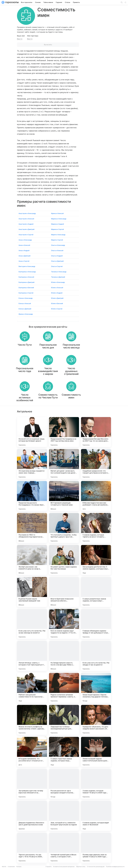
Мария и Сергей (57, 240)
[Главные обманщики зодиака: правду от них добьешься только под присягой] (96, 624)
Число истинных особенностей (24, 397)
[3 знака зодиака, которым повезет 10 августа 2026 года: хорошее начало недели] (96, 784)
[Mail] (3, 2)
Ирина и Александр (26, 314)
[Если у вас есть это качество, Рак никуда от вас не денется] (96, 656)
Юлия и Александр (58, 282)
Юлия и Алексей (57, 288)
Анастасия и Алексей (26, 219)
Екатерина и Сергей (26, 293)
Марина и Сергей (57, 229)
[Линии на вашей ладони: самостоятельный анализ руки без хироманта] (96, 752)
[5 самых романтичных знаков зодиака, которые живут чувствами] (96, 592)
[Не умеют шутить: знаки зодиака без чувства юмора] (64, 560)
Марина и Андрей (57, 224)
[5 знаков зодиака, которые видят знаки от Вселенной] (96, 816)
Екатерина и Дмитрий (26, 282)
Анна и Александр (25, 240)
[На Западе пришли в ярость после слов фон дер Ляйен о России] (64, 656)
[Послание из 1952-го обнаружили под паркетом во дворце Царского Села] (32, 528)
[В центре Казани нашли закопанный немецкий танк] (32, 592)
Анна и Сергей (24, 261)
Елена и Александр (26, 298)
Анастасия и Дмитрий (26, 229)
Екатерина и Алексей (26, 277)
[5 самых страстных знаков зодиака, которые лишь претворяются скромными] (64, 752)
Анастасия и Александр (27, 213)
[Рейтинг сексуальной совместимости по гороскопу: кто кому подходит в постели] (32, 688)
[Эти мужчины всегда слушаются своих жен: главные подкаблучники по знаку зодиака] (32, 464)
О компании (11, 866)
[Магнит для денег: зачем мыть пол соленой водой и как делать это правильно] (64, 464)
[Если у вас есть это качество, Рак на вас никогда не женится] (32, 624)
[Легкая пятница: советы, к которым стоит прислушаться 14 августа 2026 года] (32, 656)
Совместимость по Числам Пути (48, 396)
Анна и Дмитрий (24, 256)
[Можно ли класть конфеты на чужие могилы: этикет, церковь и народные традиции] (32, 720)
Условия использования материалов (63, 866)
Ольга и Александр (58, 245)
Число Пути (25, 344)
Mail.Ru (4, 866)
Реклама (18, 866)
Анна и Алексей (24, 245)
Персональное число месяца (71, 346)
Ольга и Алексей (57, 250)
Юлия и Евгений (57, 303)
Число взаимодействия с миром (48, 371)
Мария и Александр (58, 235)
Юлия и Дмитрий (57, 298)
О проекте (49, 866)
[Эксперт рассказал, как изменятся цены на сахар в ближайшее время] (32, 560)
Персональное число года (24, 370)
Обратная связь (80, 866)
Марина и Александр (58, 219)
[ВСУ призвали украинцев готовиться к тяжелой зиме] (64, 496)
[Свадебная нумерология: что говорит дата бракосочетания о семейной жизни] (96, 464)
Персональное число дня (48, 346)
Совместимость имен (71, 396)
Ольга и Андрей (57, 256)
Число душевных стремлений (71, 371)
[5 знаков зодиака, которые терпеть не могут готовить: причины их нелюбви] (96, 528)
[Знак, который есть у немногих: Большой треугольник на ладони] (64, 816)
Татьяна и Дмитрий (58, 277)
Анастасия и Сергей (26, 235)
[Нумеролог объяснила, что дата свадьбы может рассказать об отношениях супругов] (96, 720)
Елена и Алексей (25, 303)
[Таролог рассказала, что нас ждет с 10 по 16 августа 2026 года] (32, 848)
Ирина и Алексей (57, 213)
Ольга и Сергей (56, 266)
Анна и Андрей (24, 250)
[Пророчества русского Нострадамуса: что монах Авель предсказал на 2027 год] (32, 496)
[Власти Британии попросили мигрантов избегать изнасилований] (64, 592)
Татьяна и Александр (58, 272)
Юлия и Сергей (56, 309)
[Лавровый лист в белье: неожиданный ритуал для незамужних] (64, 720)
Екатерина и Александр (27, 272)
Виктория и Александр (27, 266)
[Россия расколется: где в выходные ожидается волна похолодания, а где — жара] (64, 784)
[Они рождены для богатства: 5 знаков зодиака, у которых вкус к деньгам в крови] (96, 560)
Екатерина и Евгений (26, 288)
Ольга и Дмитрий (57, 261)
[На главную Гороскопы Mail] (11, 2)
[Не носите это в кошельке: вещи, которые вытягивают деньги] (32, 432)
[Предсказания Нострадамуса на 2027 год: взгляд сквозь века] (64, 432)
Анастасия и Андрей (26, 224)
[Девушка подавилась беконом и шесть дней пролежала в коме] (32, 816)
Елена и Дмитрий (25, 309)
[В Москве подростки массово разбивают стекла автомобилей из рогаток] (96, 496)
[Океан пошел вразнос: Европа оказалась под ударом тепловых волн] (96, 688)
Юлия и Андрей (56, 293)
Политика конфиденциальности (115, 866)
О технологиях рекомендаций (95, 866)
